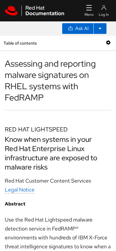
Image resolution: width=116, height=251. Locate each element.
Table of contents (20, 43)
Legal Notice (20, 189)
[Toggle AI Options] (99, 28)
